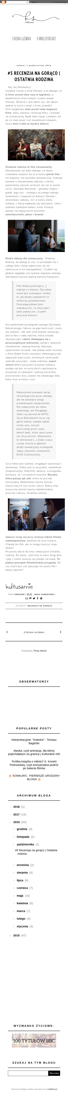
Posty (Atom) (40, 650)
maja (20, 895)
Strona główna (34, 632)
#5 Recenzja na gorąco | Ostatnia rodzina (34, 76)
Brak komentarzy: (45, 594)
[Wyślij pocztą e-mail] (26, 598)
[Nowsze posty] (7, 632)
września (23, 865)
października (25, 844)
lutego (21, 918)
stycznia (22, 926)
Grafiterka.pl (52, 1089)
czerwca (22, 888)
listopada (23, 836)
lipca (20, 880)
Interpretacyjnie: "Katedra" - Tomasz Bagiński (34, 741)
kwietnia (22, 903)
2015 (16, 935)
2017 (16, 814)
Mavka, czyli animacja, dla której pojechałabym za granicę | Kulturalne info (34, 752)
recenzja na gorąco (40, 606)
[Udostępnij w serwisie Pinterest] (41, 598)
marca (21, 911)
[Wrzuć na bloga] (30, 598)
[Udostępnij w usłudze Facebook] (37, 598)
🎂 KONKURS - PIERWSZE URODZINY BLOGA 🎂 (34, 777)
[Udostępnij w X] (34, 598)
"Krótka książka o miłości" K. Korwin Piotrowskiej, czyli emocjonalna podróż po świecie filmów (34, 765)
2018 (16, 806)
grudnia (22, 829)
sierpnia (22, 872)
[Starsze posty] (60, 632)
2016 (16, 822)
